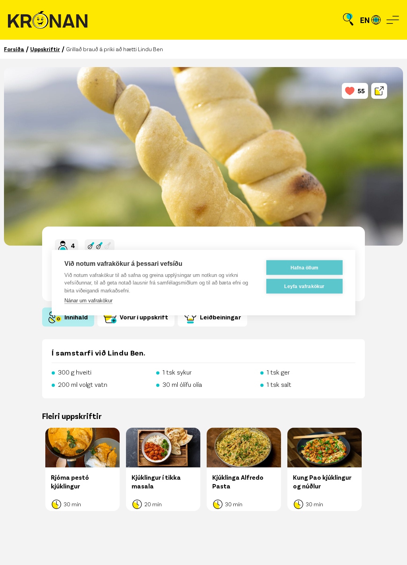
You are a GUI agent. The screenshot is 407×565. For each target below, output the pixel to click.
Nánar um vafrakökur (88, 301)
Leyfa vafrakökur (304, 286)
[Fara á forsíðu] (48, 20)
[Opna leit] (348, 20)
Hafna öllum (304, 267)
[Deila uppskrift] (379, 91)
